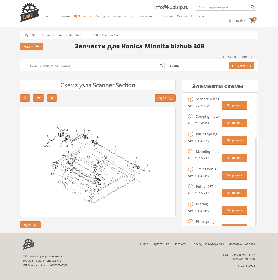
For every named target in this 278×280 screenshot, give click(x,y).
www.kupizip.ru (40, 256)
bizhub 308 (90, 35)
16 (73, 183)
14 (104, 184)
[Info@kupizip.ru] (41, 22)
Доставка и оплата (242, 244)
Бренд (174, 65)
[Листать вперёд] (52, 98)
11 (67, 152)
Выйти (240, 20)
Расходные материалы (208, 244)
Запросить (234, 105)
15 (81, 184)
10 (116, 147)
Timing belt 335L (208, 169)
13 (89, 177)
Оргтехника (161, 244)
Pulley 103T (204, 186)
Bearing (202, 204)
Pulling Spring (206, 134)
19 (88, 157)
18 (61, 177)
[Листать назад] (25, 98)
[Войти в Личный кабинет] (230, 20)
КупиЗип (31, 35)
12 (86, 191)
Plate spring (205, 221)
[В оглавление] (38, 98)
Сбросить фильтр (240, 57)
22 (64, 154)
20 (101, 167)
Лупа (164, 98)
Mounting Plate (207, 151)
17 (66, 179)
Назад (30, 46)
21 (79, 160)
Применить (243, 65)
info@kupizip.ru (244, 259)
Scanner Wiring (207, 99)
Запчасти (48, 35)
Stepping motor (208, 116)
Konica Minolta (68, 35)
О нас (144, 244)
